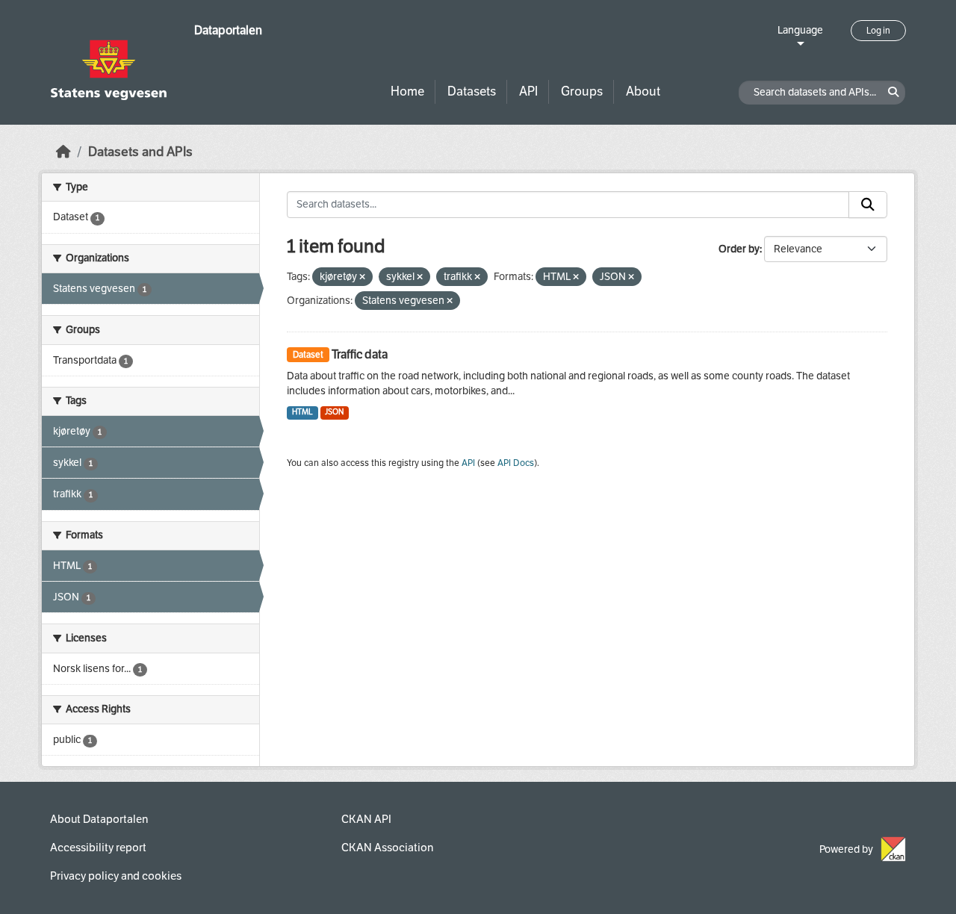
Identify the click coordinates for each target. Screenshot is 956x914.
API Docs (515, 463)
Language (800, 30)
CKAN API (366, 819)
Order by (739, 249)
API (528, 91)
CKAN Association (387, 847)
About (643, 91)
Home (407, 91)
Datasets (471, 91)
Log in (878, 30)
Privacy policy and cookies (115, 876)
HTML (302, 412)
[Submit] (867, 204)
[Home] (63, 152)
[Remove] (362, 277)
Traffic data (360, 354)
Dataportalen (228, 30)
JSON (334, 412)
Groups (582, 91)
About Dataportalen (99, 819)
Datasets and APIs (140, 152)
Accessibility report (98, 847)
